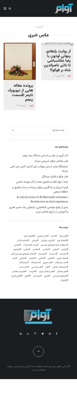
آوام (69, 76)
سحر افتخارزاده (30, 245)
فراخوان (16, 249)
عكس (54, 249)
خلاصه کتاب (22, 240)
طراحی (64, 249)
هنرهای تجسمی (60, 276)
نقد (14, 258)
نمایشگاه (23, 262)
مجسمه (63, 253)
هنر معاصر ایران (46, 271)
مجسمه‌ (41, 253)
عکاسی (45, 249)
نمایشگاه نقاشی (59, 267)
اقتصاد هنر (29, 236)
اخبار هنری (42, 236)
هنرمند (32, 271)
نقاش (50, 258)
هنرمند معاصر (18, 271)
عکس (26, 249)
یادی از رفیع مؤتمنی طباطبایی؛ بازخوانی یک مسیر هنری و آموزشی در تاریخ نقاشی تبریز (38, 209)
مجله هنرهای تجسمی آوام (23, 253)
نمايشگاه (35, 262)
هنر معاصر (62, 271)
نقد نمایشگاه (61, 262)
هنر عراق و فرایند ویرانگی (55, 177)
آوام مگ (63, 236)
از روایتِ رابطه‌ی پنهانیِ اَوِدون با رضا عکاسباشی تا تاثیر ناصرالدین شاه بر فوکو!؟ (57, 61)
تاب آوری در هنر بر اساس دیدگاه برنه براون (45, 156)
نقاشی (41, 258)
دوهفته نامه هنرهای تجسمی (54, 245)
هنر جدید (23, 267)
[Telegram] (42, 333)
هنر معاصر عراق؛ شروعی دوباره (51, 161)
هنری (46, 276)
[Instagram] (49, 333)
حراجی (34, 240)
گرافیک (64, 280)
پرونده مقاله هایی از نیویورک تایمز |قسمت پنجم (20, 92)
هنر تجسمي (36, 267)
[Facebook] (56, 333)
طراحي (17, 245)
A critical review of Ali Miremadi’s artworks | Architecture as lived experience (42, 199)
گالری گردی (16, 276)
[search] (13, 130)
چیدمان (36, 276)
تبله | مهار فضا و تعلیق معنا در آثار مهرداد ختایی (42, 182)
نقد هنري (47, 262)
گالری (27, 276)
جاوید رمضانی (47, 240)
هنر (47, 267)
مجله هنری (62, 258)
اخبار (53, 236)
